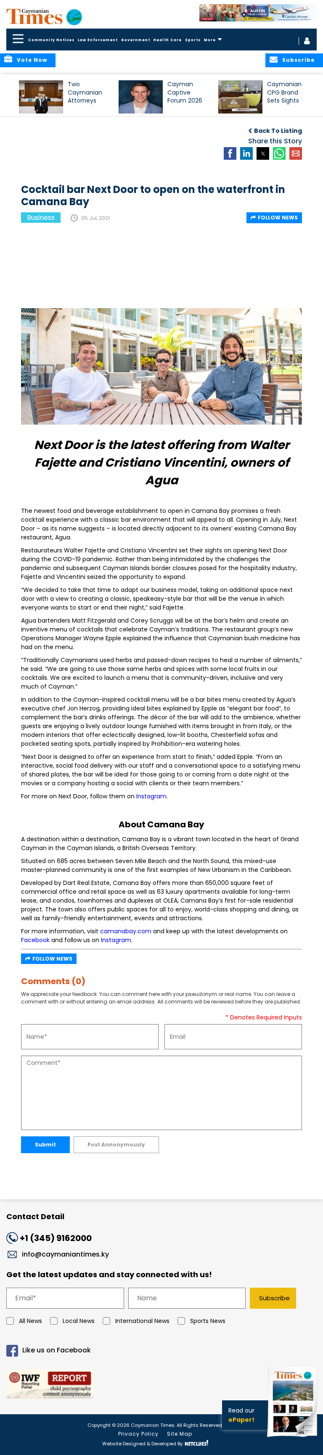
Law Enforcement (98, 40)
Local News (79, 1321)
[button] (41, 97)
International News (142, 1321)
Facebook (35, 940)
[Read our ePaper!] (293, 1438)
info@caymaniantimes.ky (65, 1254)
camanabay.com (125, 931)
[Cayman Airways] (258, 12)
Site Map (179, 1433)
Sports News (207, 1321)
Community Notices (51, 40)
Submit (45, 1144)
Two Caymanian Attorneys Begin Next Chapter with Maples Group (88, 96)
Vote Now (32, 59)
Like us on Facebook (56, 1350)
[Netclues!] (196, 1443)
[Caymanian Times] (44, 16)
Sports (193, 40)
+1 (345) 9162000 (56, 1238)
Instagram (151, 796)
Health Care (168, 40)
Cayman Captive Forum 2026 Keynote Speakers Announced (184, 96)
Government (135, 40)
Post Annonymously (116, 1144)
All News (30, 1321)
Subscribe (274, 1298)
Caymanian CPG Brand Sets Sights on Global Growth (284, 96)
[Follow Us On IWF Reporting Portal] (161, 1385)
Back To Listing (278, 131)
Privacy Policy (138, 1433)
